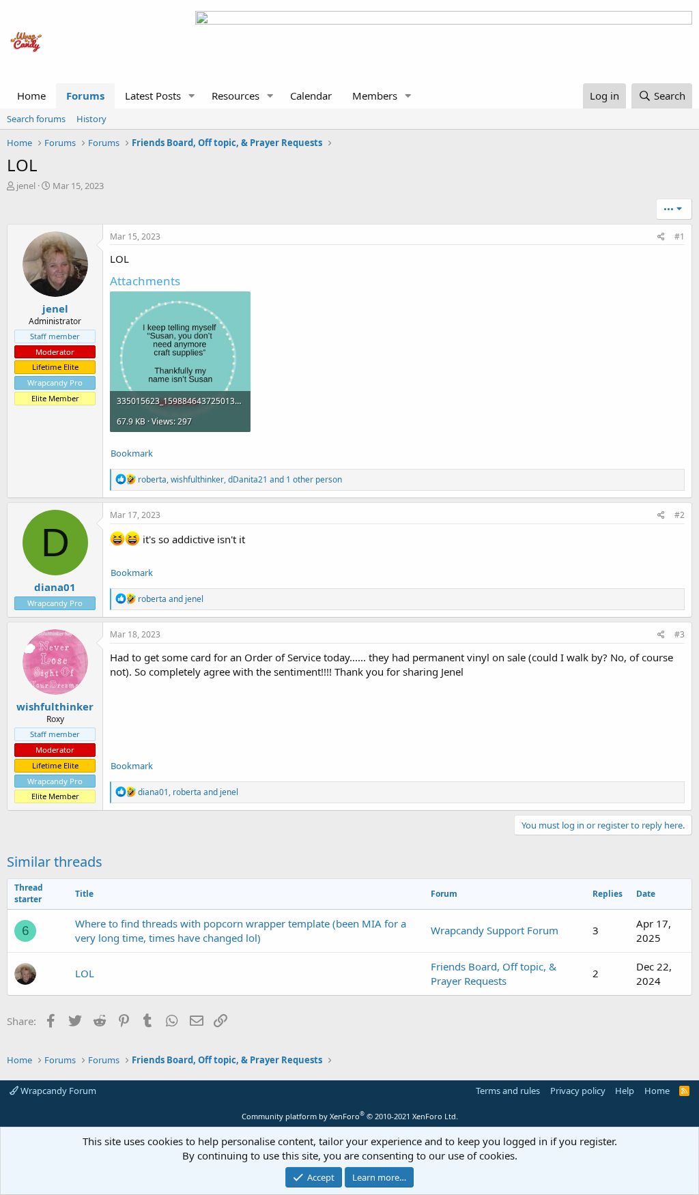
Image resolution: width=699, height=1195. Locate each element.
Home (31, 95)
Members (374, 95)
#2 (679, 515)
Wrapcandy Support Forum (494, 930)
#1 (679, 236)
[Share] (661, 237)
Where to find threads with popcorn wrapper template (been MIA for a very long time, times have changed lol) (240, 931)
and (170, 599)
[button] (191, 96)
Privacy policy (577, 1090)
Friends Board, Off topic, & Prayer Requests (493, 974)
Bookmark (132, 453)
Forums (85, 95)
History (91, 119)
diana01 (55, 587)
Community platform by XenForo (350, 1116)
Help (624, 1090)
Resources (235, 95)
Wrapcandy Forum (57, 1090)
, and (188, 792)
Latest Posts (153, 95)
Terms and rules (508, 1090)
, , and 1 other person (240, 479)
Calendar (311, 95)
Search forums (36, 119)
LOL (84, 973)
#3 (679, 634)
